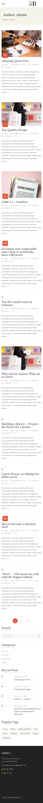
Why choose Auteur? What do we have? (21, 375)
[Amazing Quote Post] (21, 43)
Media (4, 663)
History (6, 261)
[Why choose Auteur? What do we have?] (21, 358)
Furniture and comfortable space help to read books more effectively (19, 251)
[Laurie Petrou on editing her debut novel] (2, 469)
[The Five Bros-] (32, 3)
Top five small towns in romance (17, 303)
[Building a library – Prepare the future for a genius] (2, 419)
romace (35, 733)
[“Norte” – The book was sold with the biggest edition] (2, 569)
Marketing (7, 67)
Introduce (7, 583)
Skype (10, 773)
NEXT (27, 621)
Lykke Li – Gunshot (14, 201)
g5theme (14, 733)
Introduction (25, 733)
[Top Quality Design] (21, 114)
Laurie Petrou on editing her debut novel (20, 475)
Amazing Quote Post (15, 60)
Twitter (4, 773)
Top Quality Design (14, 129)
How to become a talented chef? (18, 526)
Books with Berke (24, 729)
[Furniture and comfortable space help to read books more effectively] (21, 244)
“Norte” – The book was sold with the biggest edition (20, 576)
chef (35, 729)
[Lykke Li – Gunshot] (21, 184)
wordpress (6, 738)
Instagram (7, 773)
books (13, 729)
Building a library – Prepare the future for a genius (20, 425)
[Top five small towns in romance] (2, 297)
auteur (5, 729)
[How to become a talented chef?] (21, 519)
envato (5, 733)
